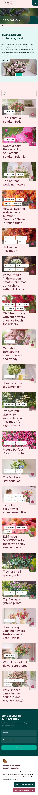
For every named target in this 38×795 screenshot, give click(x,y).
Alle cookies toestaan (22, 790)
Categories (6, 92)
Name (5, 732)
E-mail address (8, 740)
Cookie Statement (11, 779)
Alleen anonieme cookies (24, 784)
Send (18, 748)
